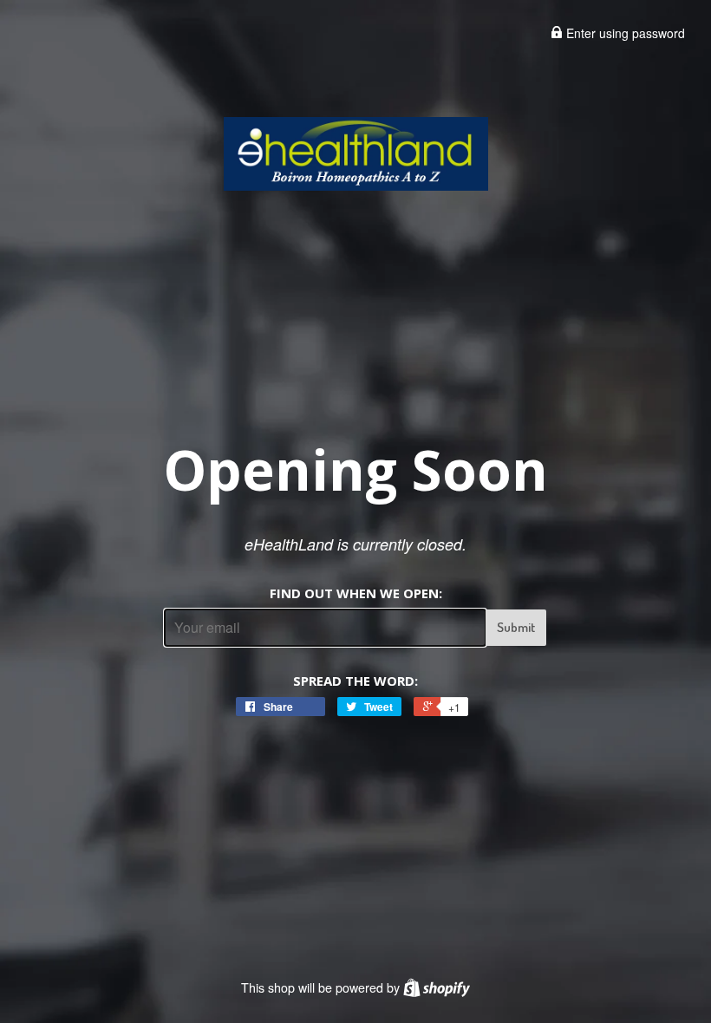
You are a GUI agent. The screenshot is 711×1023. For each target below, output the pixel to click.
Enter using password (624, 33)
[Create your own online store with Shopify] (436, 987)
